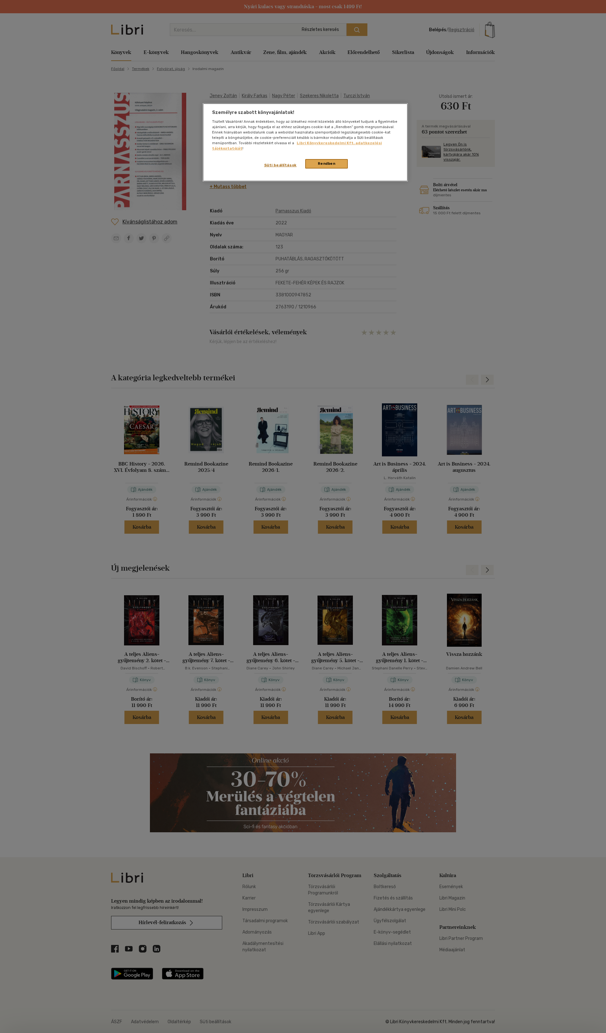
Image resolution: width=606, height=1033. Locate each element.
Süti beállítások (280, 165)
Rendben (327, 163)
